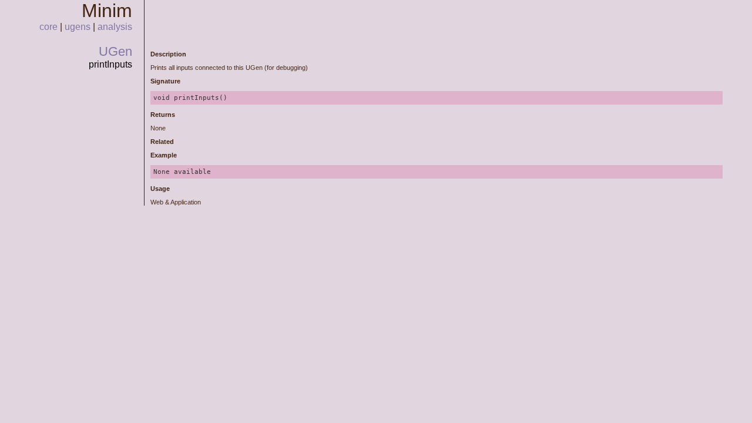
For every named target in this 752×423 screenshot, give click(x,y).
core (48, 27)
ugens (77, 27)
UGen (115, 51)
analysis (115, 27)
